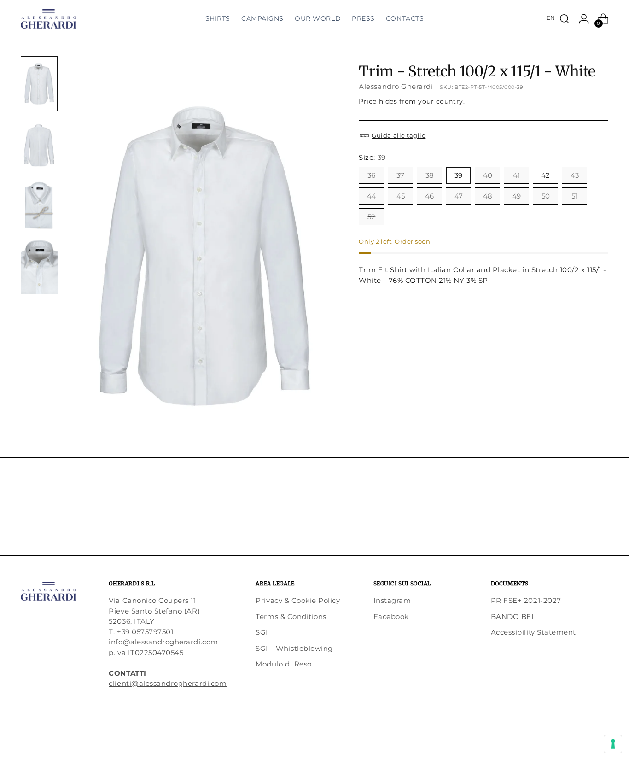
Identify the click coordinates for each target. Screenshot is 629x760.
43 (575, 174)
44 (371, 195)
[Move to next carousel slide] (600, 523)
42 (545, 174)
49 (516, 195)
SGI (262, 632)
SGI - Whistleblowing (294, 648)
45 (400, 195)
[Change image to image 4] (39, 266)
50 (546, 195)
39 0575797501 (148, 631)
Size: (372, 157)
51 (574, 195)
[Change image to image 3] (39, 205)
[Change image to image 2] (39, 144)
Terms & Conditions (291, 616)
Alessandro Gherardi (396, 86)
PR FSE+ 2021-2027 (526, 600)
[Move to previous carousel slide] (579, 524)
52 (371, 216)
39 (458, 174)
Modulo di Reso (283, 664)
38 (429, 174)
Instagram (392, 600)
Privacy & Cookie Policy (298, 600)
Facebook (391, 616)
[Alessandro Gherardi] (48, 19)
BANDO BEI (512, 616)
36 (371, 174)
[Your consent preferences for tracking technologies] (613, 744)
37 (400, 174)
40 (487, 174)
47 (458, 195)
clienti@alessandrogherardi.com (168, 683)
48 (487, 195)
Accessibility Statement (533, 632)
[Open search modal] (564, 19)
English (551, 18)
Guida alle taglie (398, 135)
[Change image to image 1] (39, 83)
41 (516, 174)
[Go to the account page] (584, 19)
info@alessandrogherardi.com (163, 641)
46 (429, 195)
